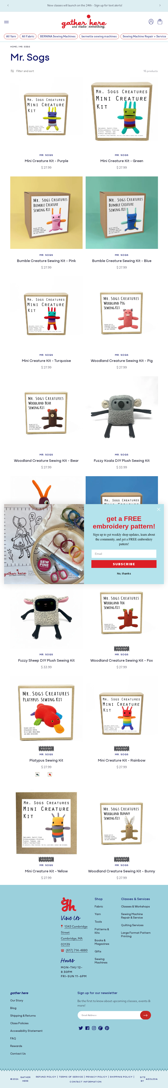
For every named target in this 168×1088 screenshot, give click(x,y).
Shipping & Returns (23, 1015)
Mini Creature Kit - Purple (46, 161)
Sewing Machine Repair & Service (132, 916)
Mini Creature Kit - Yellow (46, 871)
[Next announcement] (160, 5)
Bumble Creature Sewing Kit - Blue (121, 261)
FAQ (13, 1038)
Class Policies (19, 1023)
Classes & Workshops (135, 906)
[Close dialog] (158, 509)
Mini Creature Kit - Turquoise (46, 361)
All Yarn (11, 36)
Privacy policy (96, 1077)
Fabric (99, 906)
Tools (98, 921)
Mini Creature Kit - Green (121, 161)
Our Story (16, 1000)
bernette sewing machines (99, 36)
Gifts (98, 951)
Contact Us (18, 1053)
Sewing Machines (101, 961)
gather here (25, 1079)
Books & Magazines (102, 942)
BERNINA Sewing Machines (58, 36)
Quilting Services (132, 925)
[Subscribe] (145, 1015)
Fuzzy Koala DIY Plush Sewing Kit (122, 461)
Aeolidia (152, 1079)
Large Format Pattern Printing (136, 934)
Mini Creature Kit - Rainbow (121, 761)
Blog (13, 1008)
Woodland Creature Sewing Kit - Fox (121, 661)
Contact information (86, 1082)
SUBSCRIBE (124, 564)
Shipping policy (121, 1077)
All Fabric (28, 36)
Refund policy (46, 1077)
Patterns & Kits (102, 931)
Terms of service (71, 1077)
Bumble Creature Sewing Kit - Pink (46, 261)
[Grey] (40, 774)
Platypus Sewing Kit (46, 761)
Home (13, 47)
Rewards (16, 1046)
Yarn (98, 914)
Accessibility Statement (26, 1031)
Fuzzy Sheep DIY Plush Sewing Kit (46, 661)
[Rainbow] (52, 774)
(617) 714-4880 (77, 950)
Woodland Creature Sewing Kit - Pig (122, 361)
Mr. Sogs (24, 47)
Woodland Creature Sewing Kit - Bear (46, 461)
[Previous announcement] (7, 5)
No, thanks (124, 573)
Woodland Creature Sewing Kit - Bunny (121, 871)
